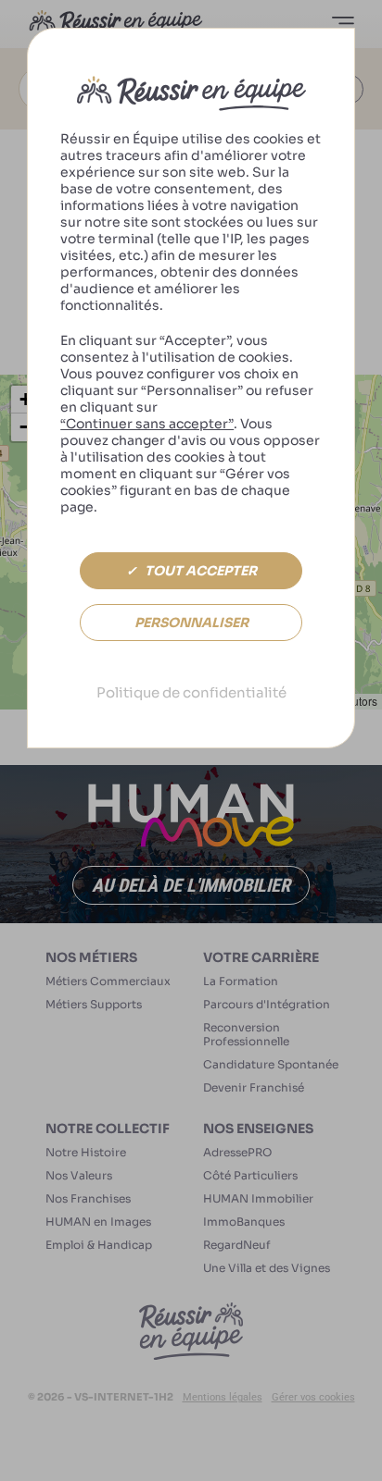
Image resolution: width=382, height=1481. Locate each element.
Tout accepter (199, 570)
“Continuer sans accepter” (147, 423)
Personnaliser (191, 622)
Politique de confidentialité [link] (191, 692)
